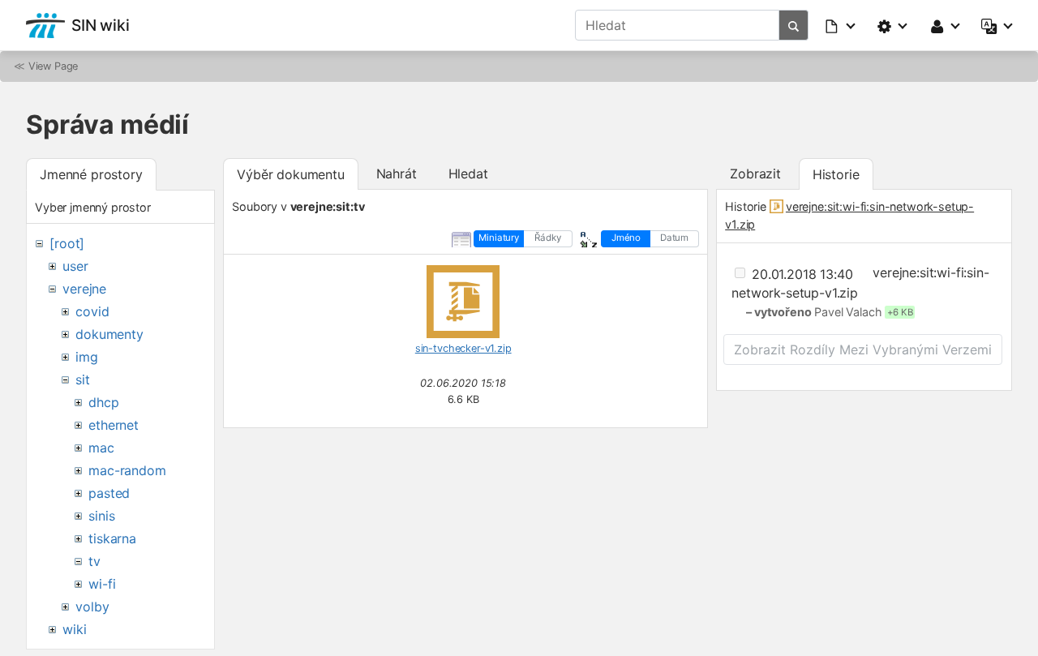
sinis (101, 516)
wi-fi (101, 584)
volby (92, 606)
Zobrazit (755, 173)
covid (92, 311)
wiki (74, 629)
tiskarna (112, 538)
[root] (66, 243)
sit (82, 379)
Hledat (468, 173)
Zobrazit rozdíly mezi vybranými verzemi (863, 349)
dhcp (103, 402)
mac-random (126, 470)
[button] (841, 25)
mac (101, 447)
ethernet (113, 425)
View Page (53, 66)
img (86, 357)
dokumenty (109, 334)
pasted (109, 493)
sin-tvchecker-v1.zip (463, 348)
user (75, 266)
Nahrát (396, 173)
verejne (84, 289)
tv (94, 561)
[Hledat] (794, 25)
